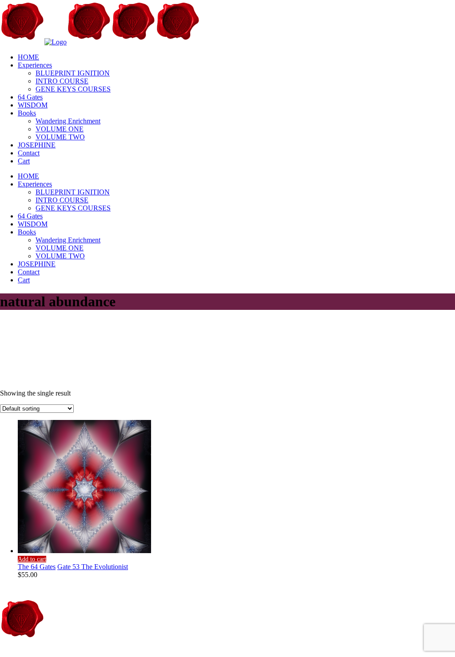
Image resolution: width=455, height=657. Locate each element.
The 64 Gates (37, 566)
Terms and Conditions (155, 653)
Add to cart (32, 559)
